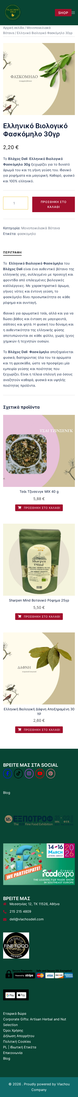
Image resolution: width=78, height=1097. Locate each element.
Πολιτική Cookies (17, 1041)
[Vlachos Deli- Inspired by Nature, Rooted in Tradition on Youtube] (39, 774)
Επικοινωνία (12, 1053)
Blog (6, 792)
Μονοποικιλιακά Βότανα (40, 228)
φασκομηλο (26, 234)
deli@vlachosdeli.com (27, 919)
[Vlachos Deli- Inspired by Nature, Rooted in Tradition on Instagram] (29, 774)
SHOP (63, 13)
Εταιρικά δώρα (14, 1013)
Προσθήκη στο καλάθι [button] (41, 507)
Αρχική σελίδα (13, 28)
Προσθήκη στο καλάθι (54, 204)
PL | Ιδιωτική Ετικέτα (19, 1047)
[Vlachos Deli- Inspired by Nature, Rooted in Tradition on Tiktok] (18, 774)
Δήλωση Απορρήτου (18, 1036)
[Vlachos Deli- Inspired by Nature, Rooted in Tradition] (12, 12)
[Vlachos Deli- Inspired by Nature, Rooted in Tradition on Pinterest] (50, 774)
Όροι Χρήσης (13, 1030)
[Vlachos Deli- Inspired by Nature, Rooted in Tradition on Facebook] (7, 774)
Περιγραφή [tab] (12, 252)
